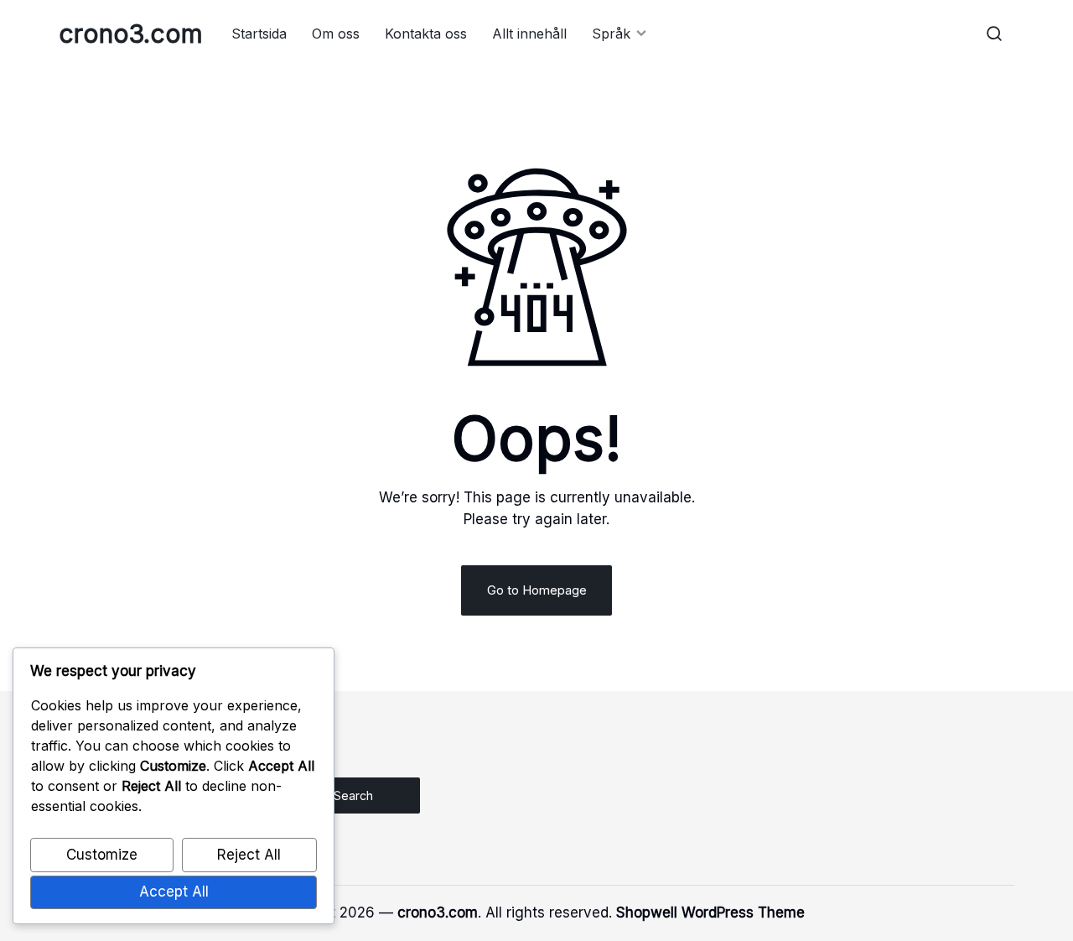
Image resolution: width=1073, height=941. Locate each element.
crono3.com (131, 33)
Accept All (174, 891)
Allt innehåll (529, 33)
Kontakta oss (426, 33)
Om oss (336, 33)
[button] (994, 33)
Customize (101, 854)
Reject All (249, 854)
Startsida (259, 33)
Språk (611, 33)
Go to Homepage (537, 590)
